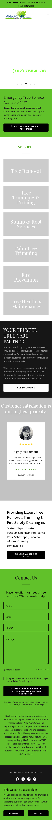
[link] (18, 15)
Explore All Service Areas (26, 555)
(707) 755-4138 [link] (29, 71)
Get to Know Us (26, 387)
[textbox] (26, 605)
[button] (17, 83)
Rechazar (13, 813)
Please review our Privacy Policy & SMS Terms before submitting (26, 691)
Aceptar (38, 813)
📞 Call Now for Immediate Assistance (26, 127)
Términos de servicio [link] (29, 705)
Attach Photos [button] (13, 669)
